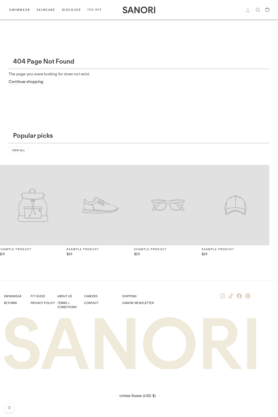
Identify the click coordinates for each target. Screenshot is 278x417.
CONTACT (91, 303)
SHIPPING (129, 296)
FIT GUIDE (38, 296)
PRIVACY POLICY (43, 303)
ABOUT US (64, 296)
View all (18, 150)
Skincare (46, 9)
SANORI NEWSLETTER (138, 303)
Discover (71, 9)
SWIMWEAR (12, 296)
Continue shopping (26, 81)
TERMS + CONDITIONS (67, 305)
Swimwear (19, 9)
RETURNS (10, 303)
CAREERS (91, 296)
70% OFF (94, 9)
